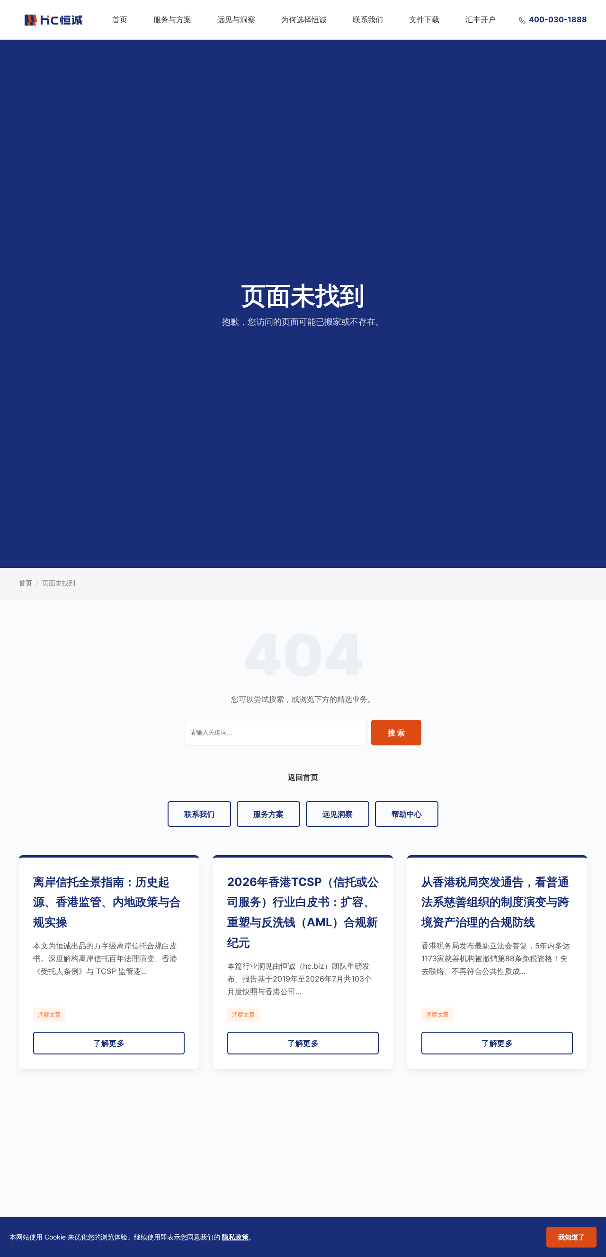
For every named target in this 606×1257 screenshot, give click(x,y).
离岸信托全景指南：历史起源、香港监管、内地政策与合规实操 (107, 902)
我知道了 (571, 1237)
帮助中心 (407, 814)
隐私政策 (235, 1237)
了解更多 (109, 1043)
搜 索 (396, 732)
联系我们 (368, 19)
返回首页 (303, 777)
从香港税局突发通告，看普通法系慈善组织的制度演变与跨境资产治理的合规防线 (495, 902)
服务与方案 (172, 19)
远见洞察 (337, 814)
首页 (119, 19)
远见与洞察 (236, 19)
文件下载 (424, 19)
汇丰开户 (480, 19)
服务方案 (268, 814)
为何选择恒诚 (304, 19)
